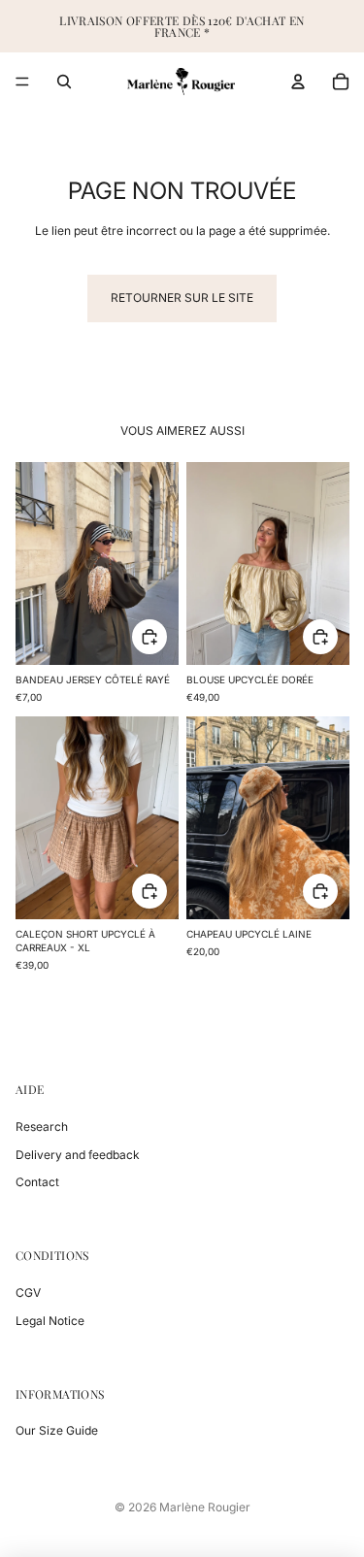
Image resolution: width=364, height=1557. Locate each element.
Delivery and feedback (78, 1154)
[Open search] (64, 81)
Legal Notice (50, 1320)
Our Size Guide (57, 1430)
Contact (37, 1182)
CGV (28, 1292)
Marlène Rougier (204, 1507)
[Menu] (22, 81)
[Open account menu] (298, 81)
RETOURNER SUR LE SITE (182, 297)
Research (42, 1126)
